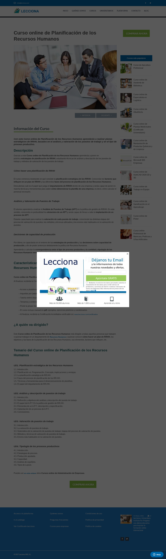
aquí (92, 290)
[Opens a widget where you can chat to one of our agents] (157, 555)
